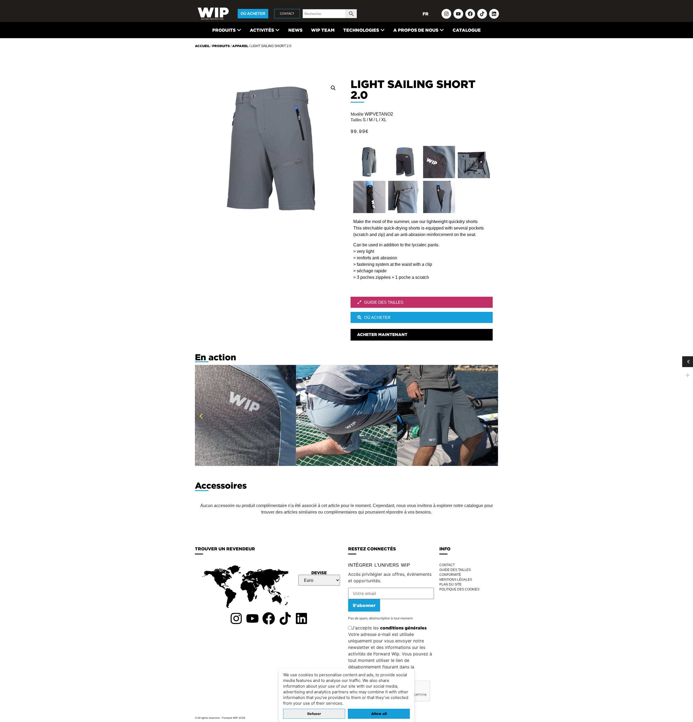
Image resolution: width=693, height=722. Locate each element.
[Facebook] (470, 14)
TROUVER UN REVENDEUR (225, 548)
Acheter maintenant (382, 334)
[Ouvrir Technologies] (382, 30)
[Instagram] (446, 14)
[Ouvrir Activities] (277, 30)
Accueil (202, 46)
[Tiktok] (482, 14)
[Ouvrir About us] (442, 30)
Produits (221, 46)
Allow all (379, 714)
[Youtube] (458, 14)
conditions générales (403, 627)
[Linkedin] (494, 14)
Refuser (314, 714)
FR (426, 13)
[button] (333, 88)
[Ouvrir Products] (239, 30)
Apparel (240, 46)
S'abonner (364, 605)
